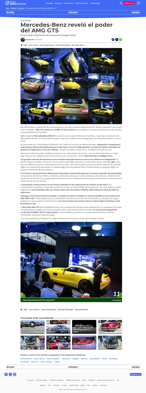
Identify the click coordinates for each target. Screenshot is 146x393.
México (83, 385)
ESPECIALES (73, 12)
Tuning (56, 362)
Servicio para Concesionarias (105, 380)
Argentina (43, 385)
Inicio (7, 8)
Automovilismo (26, 359)
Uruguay (95, 385)
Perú (88, 385)
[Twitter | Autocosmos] (10, 374)
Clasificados (68, 3)
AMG (25, 45)
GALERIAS (135, 12)
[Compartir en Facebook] (113, 39)
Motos (104, 359)
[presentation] (71, 260)
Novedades (113, 359)
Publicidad (91, 380)
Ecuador (64, 385)
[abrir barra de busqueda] (121, 3)
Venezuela (103, 385)
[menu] (139, 3)
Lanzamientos (95, 359)
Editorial (14, 8)
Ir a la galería (116, 300)
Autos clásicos (39, 359)
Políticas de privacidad (73, 380)
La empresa (30, 380)
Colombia (56, 385)
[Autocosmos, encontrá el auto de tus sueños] (16, 3)
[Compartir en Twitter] (116, 39)
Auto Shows (33, 45)
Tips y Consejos (46, 362)
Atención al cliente (41, 380)
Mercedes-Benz (77, 45)
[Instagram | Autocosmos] (14, 374)
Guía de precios (81, 3)
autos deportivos (47, 45)
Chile (49, 385)
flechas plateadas (62, 45)
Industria (84, 359)
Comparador (95, 3)
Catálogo (49, 3)
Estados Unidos (73, 385)
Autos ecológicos (53, 359)
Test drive (34, 362)
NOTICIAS (10, 12)
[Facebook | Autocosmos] (6, 374)
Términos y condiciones (57, 380)
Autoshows (26, 20)
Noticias (58, 3)
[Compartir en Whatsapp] (120, 39)
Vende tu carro (129, 3)
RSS (118, 380)
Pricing (84, 380)
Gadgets (75, 359)
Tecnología (25, 362)
